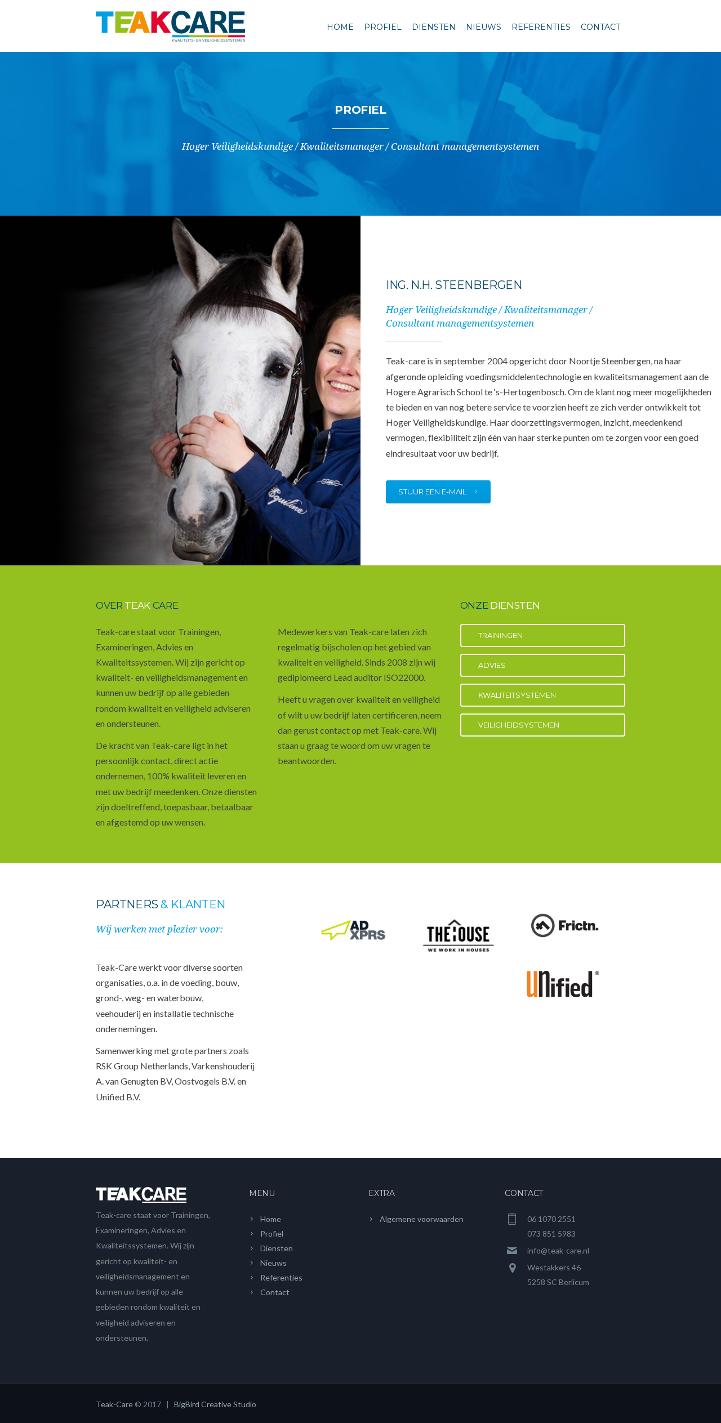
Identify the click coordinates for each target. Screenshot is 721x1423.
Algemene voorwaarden (422, 1219)
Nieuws (483, 27)
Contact (600, 27)
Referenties (541, 27)
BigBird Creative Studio (215, 1404)
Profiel (383, 27)
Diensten (434, 27)
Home (340, 27)
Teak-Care (114, 1404)
